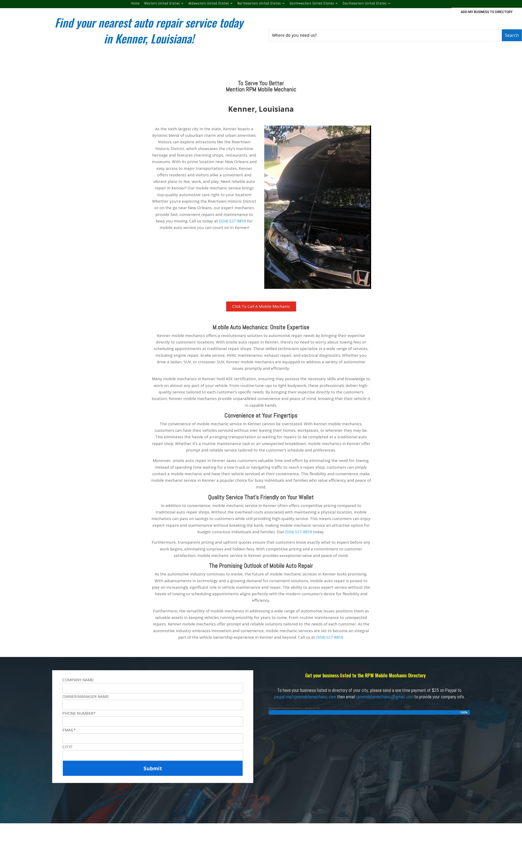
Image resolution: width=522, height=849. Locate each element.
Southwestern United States (312, 4)
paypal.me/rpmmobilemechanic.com (305, 697)
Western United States (162, 4)
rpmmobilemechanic (373, 697)
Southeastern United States (365, 4)
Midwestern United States (209, 4)
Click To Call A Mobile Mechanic (261, 306)
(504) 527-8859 (232, 221)
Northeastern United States (259, 4)
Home (135, 4)
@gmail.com (402, 697)
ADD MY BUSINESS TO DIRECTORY (487, 12)
